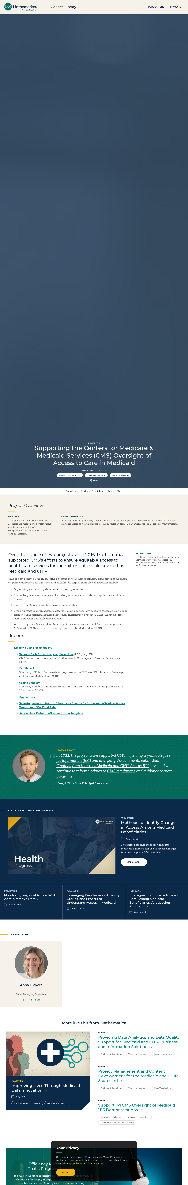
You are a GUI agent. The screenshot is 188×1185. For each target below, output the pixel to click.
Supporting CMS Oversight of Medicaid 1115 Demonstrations (136, 1107)
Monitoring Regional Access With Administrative (30, 897)
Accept (66, 1172)
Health (37, 1103)
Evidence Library (62, 7)
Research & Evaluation (111, 1117)
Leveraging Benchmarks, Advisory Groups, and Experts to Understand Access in (93, 899)
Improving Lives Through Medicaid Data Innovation (45, 1088)
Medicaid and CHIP (56, 1103)
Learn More (132, 862)
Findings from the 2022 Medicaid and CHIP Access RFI (102, 765)
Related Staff (114, 491)
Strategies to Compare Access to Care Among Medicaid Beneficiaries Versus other (155, 900)
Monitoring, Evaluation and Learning (117, 1122)
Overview (71, 491)
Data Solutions (21, 1103)
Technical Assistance (138, 1054)
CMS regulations (121, 770)
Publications (156, 7)
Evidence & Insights (92, 491)
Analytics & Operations (69, 475)
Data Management (96, 475)
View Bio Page (32, 999)
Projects (175, 7)
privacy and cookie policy (88, 1163)
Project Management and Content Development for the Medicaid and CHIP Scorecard (138, 1076)
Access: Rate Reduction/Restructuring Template (51, 713)
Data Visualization (120, 475)
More (95, 480)
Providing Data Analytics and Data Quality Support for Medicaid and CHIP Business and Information (139, 1042)
